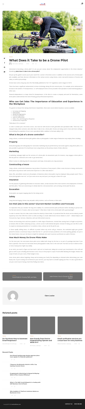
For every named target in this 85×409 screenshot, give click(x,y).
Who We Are (78, 404)
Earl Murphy (32, 345)
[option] (15, 330)
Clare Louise (15, 63)
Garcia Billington (6, 343)
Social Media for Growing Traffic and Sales (24, 277)
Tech (11, 56)
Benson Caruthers (62, 343)
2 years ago (38, 345)
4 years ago (20, 63)
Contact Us (68, 404)
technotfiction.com (16, 404)
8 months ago (13, 343)
